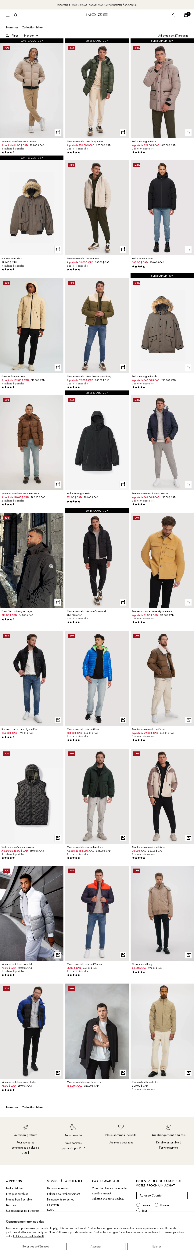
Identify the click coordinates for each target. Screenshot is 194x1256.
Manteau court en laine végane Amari (152, 611)
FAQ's (50, 1210)
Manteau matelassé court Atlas (18, 964)
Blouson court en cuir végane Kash (20, 729)
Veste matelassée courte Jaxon (18, 847)
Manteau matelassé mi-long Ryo (84, 1082)
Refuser (156, 1246)
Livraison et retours (58, 1188)
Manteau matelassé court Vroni (148, 729)
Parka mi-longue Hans (13, 376)
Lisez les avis (13, 1205)
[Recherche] (15, 15)
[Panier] (186, 15)
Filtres (15, 36)
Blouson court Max (12, 258)
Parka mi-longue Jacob (144, 376)
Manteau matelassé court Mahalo (85, 847)
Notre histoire (14, 1188)
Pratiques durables (17, 1194)
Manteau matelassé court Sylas (148, 847)
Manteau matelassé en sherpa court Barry (89, 376)
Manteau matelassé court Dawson (150, 493)
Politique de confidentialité (28, 1236)
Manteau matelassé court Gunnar (19, 141)
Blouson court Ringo (142, 964)
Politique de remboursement (63, 1194)
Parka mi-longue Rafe (78, 493)
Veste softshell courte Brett (145, 1082)
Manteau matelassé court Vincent (84, 964)
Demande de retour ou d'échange (60, 1202)
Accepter (96, 1246)
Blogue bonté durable (19, 1199)
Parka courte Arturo (142, 258)
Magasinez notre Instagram (22, 1211)
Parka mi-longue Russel (144, 141)
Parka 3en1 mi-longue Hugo (17, 611)
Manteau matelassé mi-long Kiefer (85, 141)
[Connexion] (173, 15)
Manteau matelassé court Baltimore (20, 493)
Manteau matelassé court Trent (83, 258)
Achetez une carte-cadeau (108, 1199)
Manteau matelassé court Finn (83, 729)
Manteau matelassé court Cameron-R (86, 611)
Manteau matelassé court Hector (19, 1082)
